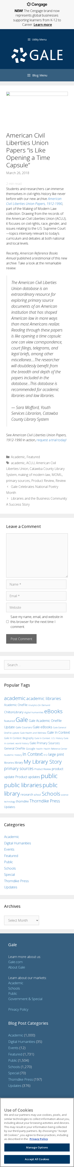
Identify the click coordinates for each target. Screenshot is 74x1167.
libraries (9, 762)
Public (8, 861)
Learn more (43, 24)
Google (30, 748)
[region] (37, 1132)
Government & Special (25, 998)
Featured (33, 457)
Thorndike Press (45, 801)
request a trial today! (51, 440)
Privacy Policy (18, 1009)
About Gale (16, 967)
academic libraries (43, 698)
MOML (57, 474)
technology (9, 801)
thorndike (22, 801)
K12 (45, 754)
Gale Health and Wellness (33, 732)
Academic (18, 457)
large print (56, 754)
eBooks (53, 711)
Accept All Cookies (37, 1159)
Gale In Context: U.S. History (49, 738)
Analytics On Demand (39, 705)
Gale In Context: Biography (19, 738)
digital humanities (33, 712)
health (39, 748)
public (49, 776)
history (18, 754)
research (27, 794)
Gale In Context (58, 732)
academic (18, 463)
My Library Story (43, 761)
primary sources (18, 480)
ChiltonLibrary (13, 712)
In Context (33, 754)
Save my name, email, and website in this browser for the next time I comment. (36, 621)
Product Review (42, 480)
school (37, 794)
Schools (51, 793)
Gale (22, 719)
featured (9, 721)
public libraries (23, 785)
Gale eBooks (42, 727)
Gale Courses (24, 727)
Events (9, 849)
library (19, 762)
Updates (9, 807)
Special (9, 874)
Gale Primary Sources (45, 743)
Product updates (27, 777)
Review (61, 480)
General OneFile (14, 748)
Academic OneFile (16, 705)
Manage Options (37, 1147)
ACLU (30, 463)
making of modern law (34, 474)
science (64, 794)
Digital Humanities (17, 843)
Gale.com (15, 961)
